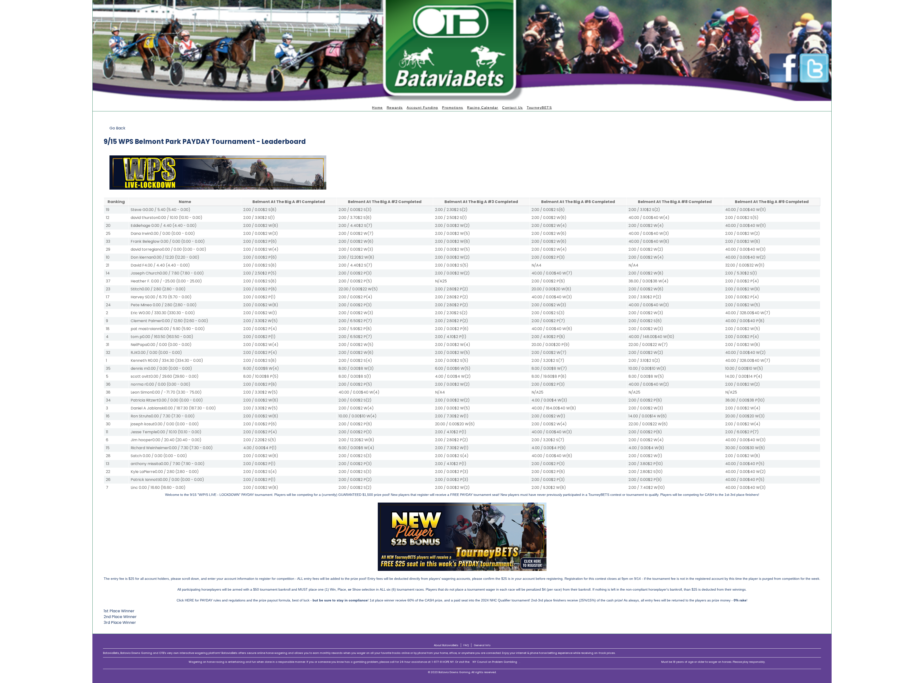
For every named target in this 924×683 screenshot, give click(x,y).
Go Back (117, 128)
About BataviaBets (446, 645)
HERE (189, 600)
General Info (482, 645)
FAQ (466, 645)
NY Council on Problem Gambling (495, 662)
